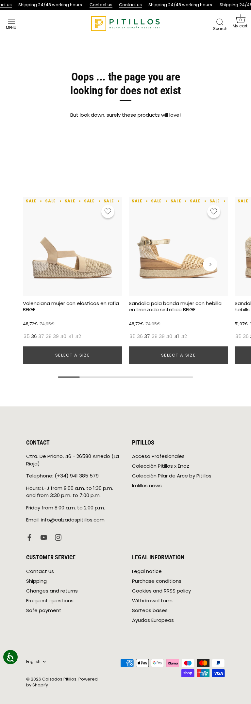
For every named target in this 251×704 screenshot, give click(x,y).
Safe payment (43, 610)
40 (63, 336)
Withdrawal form (152, 600)
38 (49, 336)
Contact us (99, 5)
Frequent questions (50, 600)
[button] (240, 21)
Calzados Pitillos (59, 679)
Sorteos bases (150, 610)
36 (34, 336)
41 (70, 336)
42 (78, 336)
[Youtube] (44, 537)
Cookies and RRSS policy (161, 590)
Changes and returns (52, 590)
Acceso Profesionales (158, 456)
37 (41, 336)
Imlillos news (147, 485)
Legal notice (147, 571)
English (33, 661)
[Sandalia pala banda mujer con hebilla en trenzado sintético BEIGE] (178, 246)
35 (27, 336)
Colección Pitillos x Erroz (160, 465)
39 (56, 336)
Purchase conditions (156, 581)
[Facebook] (29, 537)
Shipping (36, 581)
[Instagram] (58, 537)
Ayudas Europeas (153, 620)
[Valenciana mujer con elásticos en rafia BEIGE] (72, 246)
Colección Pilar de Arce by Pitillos (171, 475)
